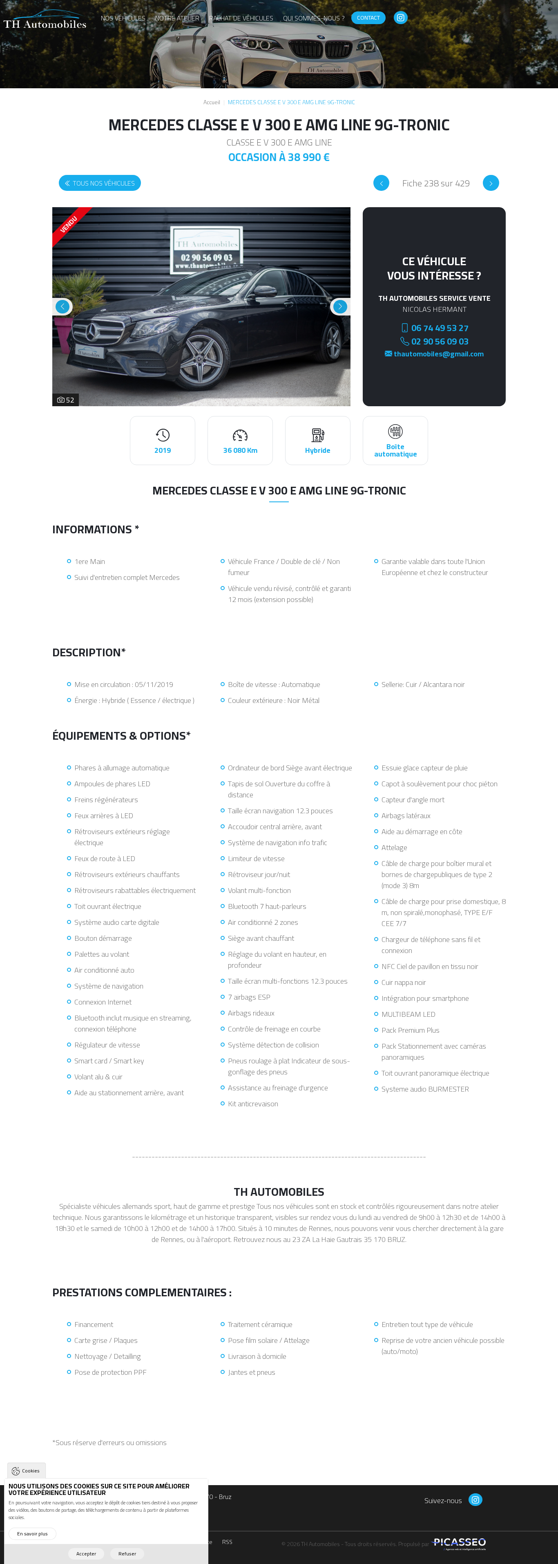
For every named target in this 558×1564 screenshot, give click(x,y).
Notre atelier (177, 18)
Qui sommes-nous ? (314, 18)
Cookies (31, 1470)
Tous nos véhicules (104, 183)
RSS (227, 1542)
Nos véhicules (123, 18)
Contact (368, 17)
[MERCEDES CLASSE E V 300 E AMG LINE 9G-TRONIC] (381, 183)
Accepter (86, 1553)
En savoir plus (32, 1533)
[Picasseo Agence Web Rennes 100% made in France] (458, 1543)
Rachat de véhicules (241, 18)
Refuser (127, 1553)
